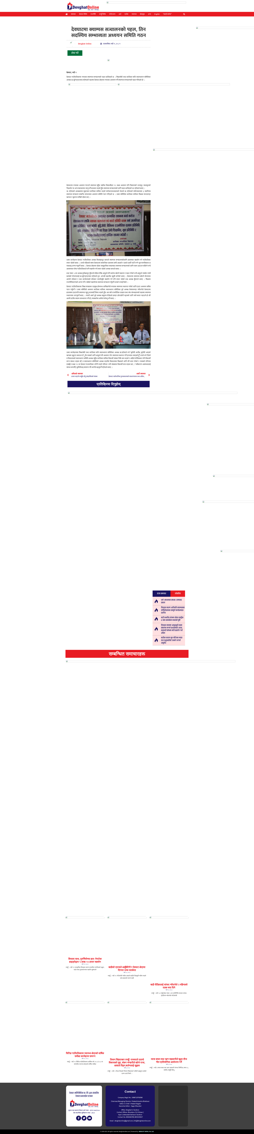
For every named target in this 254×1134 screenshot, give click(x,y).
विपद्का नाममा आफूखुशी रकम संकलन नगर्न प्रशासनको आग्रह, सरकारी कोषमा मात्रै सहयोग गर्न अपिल (172, 629)
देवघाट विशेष (83, 14)
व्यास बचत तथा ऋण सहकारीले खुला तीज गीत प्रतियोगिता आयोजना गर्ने (169, 1060)
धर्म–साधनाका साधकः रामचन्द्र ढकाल (171, 601)
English (157, 14)
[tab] (161, 594)
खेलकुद (142, 14)
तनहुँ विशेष (102, 14)
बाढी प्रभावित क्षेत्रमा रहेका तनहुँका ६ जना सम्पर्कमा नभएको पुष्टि (172, 619)
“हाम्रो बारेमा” (167, 14)
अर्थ (120, 14)
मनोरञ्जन (112, 14)
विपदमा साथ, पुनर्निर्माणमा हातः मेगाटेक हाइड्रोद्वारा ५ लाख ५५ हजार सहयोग (85, 960)
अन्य (149, 14)
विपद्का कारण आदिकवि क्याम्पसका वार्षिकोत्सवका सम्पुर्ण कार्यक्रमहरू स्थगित (173, 610)
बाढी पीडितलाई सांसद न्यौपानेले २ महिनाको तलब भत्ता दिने (169, 986)
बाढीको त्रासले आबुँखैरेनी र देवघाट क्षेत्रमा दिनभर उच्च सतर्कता (127, 968)
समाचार (73, 14)
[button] (184, 14)
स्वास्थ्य (134, 14)
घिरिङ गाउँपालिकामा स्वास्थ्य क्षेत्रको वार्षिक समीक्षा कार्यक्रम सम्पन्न (85, 1054)
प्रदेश (126, 14)
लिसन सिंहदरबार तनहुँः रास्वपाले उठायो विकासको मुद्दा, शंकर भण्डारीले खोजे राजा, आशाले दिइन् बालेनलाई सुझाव (127, 1063)
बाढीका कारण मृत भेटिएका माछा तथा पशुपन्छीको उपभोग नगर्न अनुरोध (171, 640)
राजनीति (93, 14)
